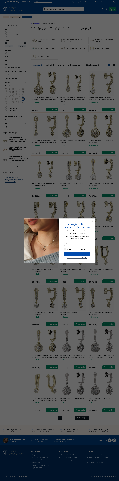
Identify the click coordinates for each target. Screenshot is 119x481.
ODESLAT (77, 254)
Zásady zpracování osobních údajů (77, 258)
